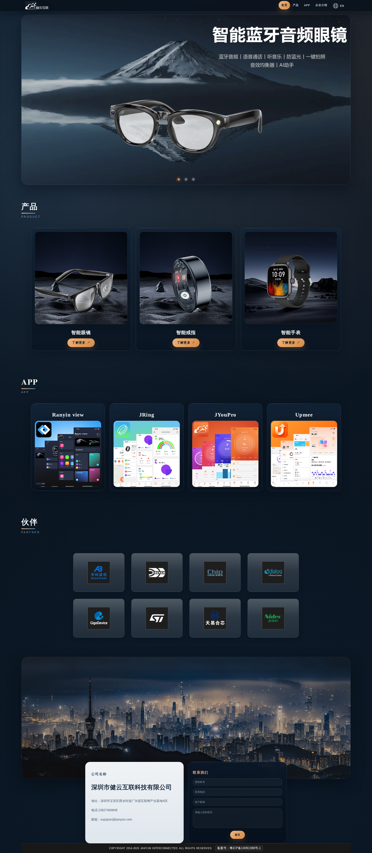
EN (342, 5)
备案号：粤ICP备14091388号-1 (239, 848)
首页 (284, 5)
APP (307, 5)
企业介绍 (321, 5)
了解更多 (78, 342)
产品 (296, 5)
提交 (237, 834)
